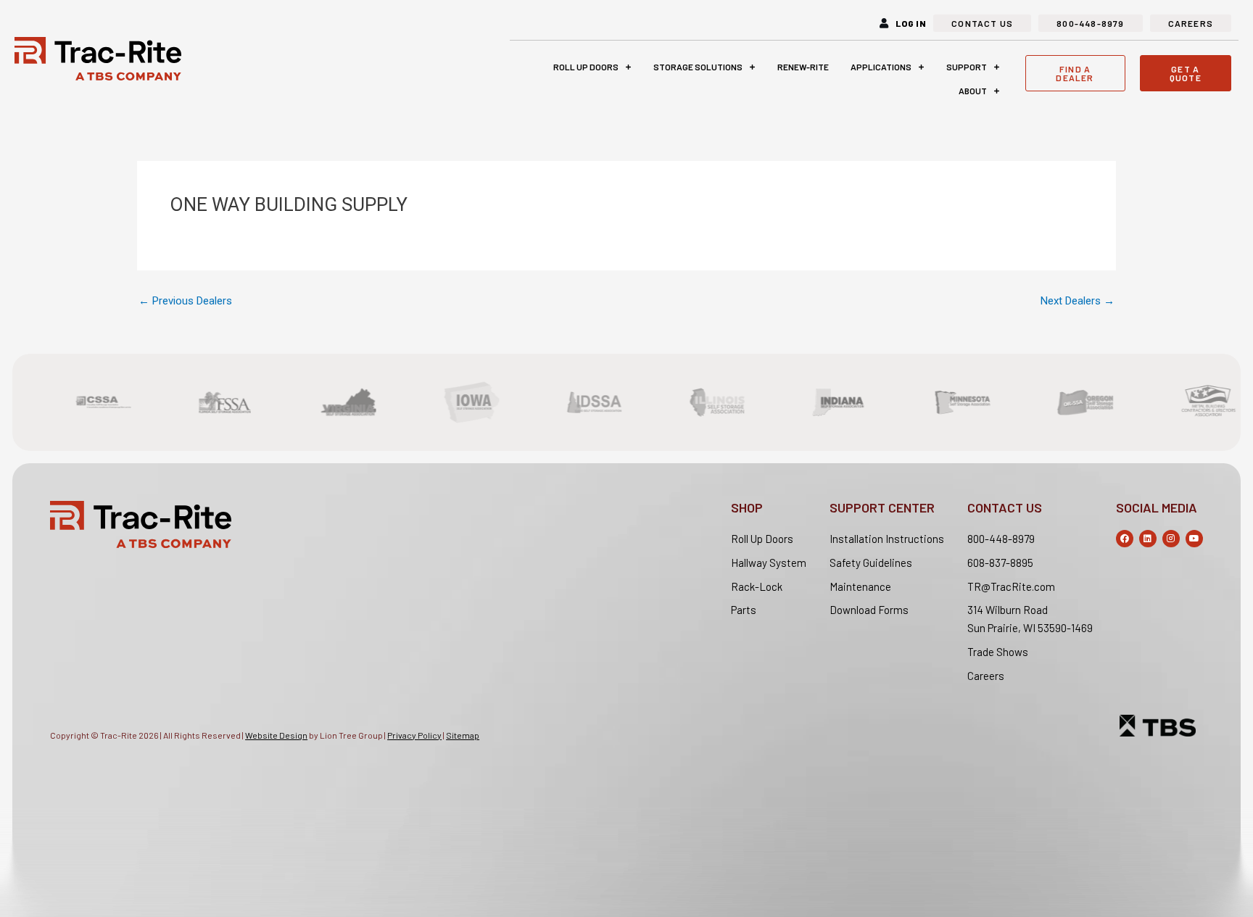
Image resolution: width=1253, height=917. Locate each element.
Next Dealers (1078, 301)
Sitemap (462, 735)
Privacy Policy (414, 735)
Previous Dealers (185, 301)
